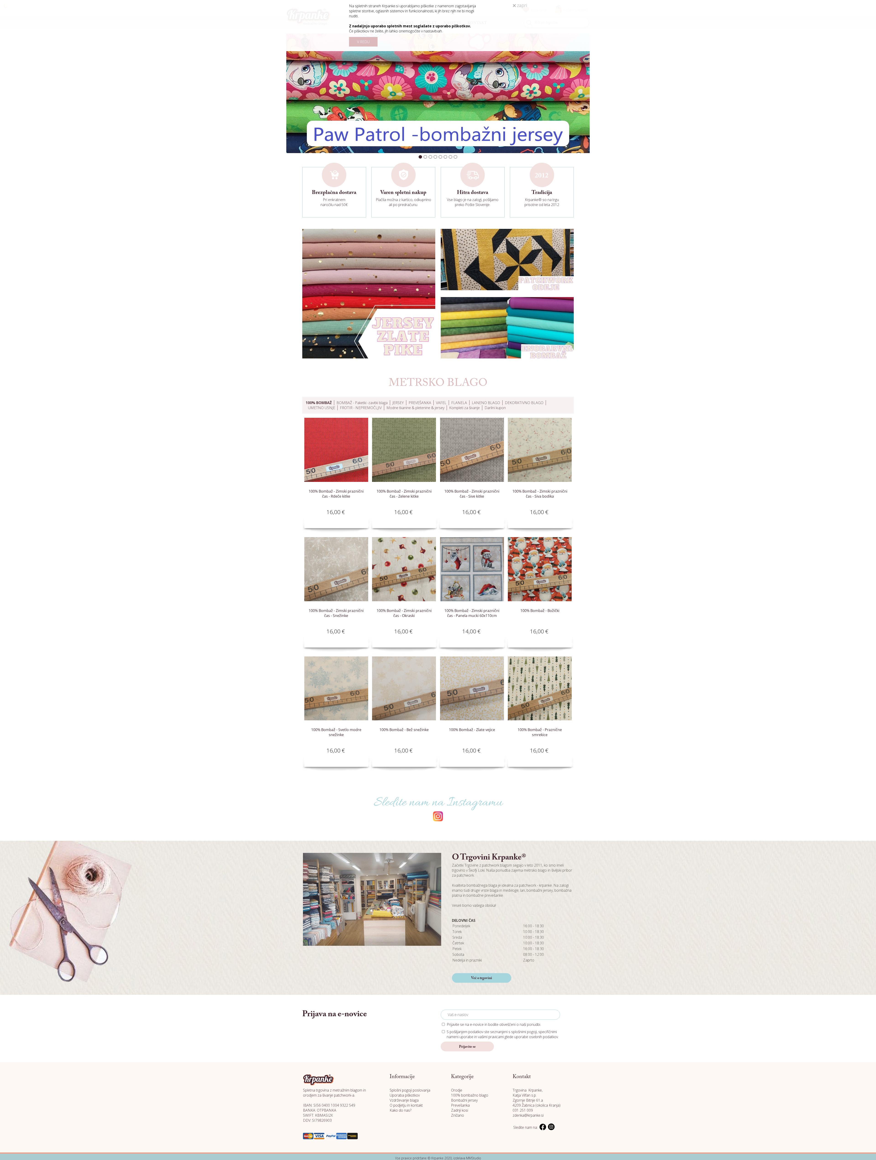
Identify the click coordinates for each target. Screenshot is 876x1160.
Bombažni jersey (464, 1100)
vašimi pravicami (491, 1036)
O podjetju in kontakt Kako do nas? (406, 1108)
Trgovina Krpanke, (527, 1090)
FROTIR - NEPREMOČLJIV (361, 407)
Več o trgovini (481, 978)
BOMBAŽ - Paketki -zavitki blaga (362, 402)
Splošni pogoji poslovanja (410, 1090)
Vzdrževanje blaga (404, 1100)
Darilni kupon (495, 407)
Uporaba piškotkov (405, 1095)
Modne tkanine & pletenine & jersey (415, 407)
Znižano (457, 1115)
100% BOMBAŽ (319, 402)
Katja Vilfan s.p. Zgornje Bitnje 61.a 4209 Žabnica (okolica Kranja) (537, 1100)
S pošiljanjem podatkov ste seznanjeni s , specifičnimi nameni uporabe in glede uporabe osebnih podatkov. (503, 1034)
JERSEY (398, 402)
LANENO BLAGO (486, 402)
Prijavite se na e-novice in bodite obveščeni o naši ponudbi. (494, 1024)
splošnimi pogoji (524, 1031)
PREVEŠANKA (420, 402)
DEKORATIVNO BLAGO (524, 402)
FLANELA (459, 402)
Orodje (456, 1090)
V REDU (363, 41)
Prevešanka (460, 1105)
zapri (521, 5)
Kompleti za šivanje (464, 407)
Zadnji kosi (459, 1110)
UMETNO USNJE (321, 407)
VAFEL (441, 402)
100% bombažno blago (469, 1095)
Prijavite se (467, 1047)
